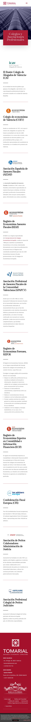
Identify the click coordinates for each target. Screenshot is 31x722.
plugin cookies (27, 720)
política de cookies (16, 718)
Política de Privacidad (20, 699)
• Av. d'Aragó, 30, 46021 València (12, 660)
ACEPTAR (15, 720)
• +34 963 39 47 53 (8, 666)
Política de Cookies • (15, 701)
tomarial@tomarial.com (10, 663)
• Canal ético (7, 706)
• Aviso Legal (7, 699)
